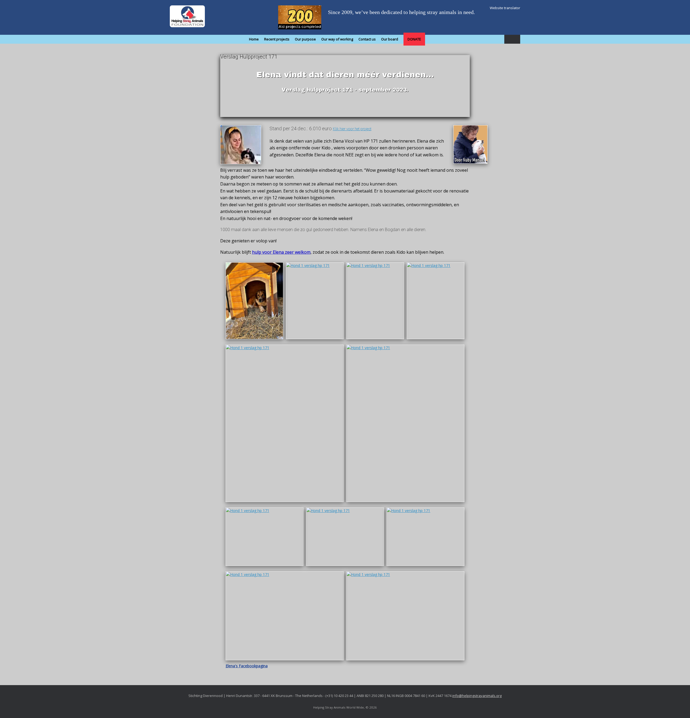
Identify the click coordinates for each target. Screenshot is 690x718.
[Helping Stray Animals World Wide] (187, 16)
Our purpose (305, 39)
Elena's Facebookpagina (247, 665)
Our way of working (337, 39)
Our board (389, 39)
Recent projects (276, 39)
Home (254, 39)
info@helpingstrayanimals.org (477, 695)
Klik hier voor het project (352, 129)
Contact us (367, 39)
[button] (512, 39)
